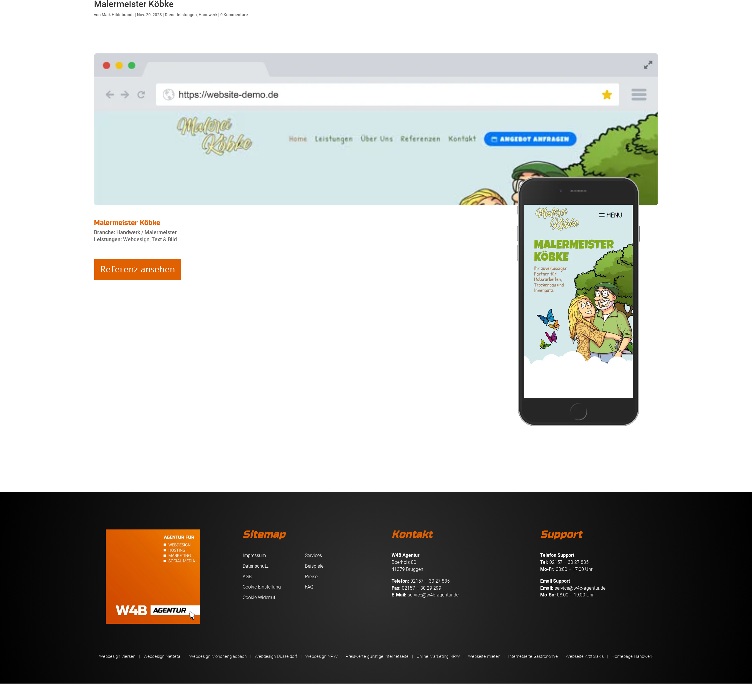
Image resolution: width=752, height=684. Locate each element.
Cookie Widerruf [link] (259, 597)
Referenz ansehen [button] (137, 269)
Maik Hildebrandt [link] (118, 14)
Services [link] (313, 555)
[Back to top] (746, 641)
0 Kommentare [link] (234, 14)
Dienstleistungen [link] (181, 14)
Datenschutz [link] (255, 566)
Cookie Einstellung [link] (262, 587)
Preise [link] (311, 576)
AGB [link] (247, 576)
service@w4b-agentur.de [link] (433, 595)
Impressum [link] (254, 555)
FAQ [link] (309, 587)
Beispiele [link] (314, 566)
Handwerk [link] (208, 14)
